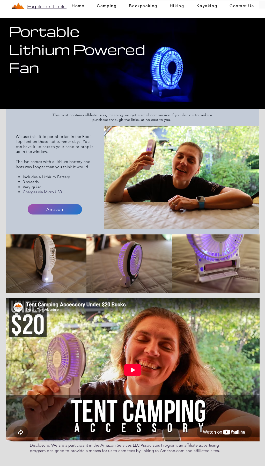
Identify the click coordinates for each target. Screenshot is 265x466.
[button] (107, 6)
